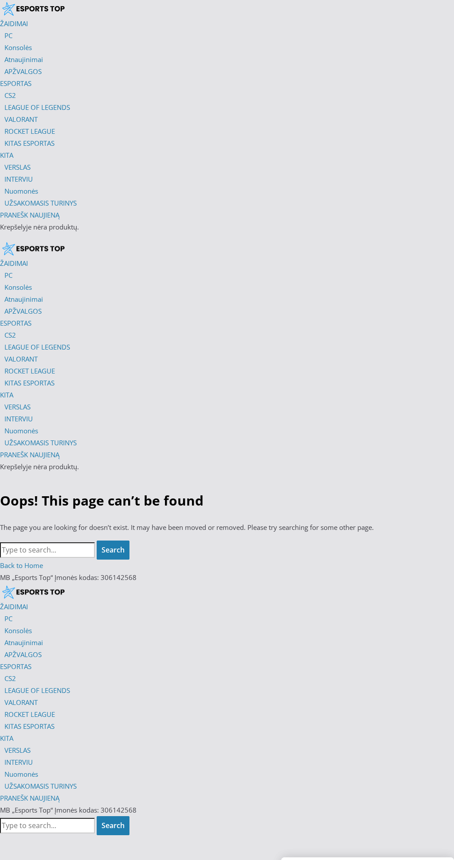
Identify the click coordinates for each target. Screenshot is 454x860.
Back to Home (21, 565)
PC (8, 618)
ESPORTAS (15, 666)
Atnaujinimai (23, 642)
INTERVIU (18, 762)
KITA (6, 738)
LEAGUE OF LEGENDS (37, 690)
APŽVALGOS (23, 654)
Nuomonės (21, 774)
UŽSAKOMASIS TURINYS (40, 786)
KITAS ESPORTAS (29, 726)
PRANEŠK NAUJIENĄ (29, 798)
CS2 (10, 678)
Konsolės (18, 630)
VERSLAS (17, 750)
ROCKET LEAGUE (29, 714)
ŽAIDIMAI (14, 606)
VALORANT (21, 702)
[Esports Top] (33, 248)
